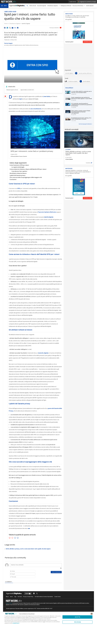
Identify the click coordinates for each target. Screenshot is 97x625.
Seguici (27, 593)
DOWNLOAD (87, 42)
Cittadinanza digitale (14, 23)
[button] (4, 5)
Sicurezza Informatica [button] (78, 5)
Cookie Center (57, 596)
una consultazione (35, 108)
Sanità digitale (90, 5)
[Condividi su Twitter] (10, 28)
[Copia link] (15, 28)
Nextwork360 (9, 603)
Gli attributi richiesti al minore (18, 173)
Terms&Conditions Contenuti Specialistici (44, 596)
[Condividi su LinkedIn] (7, 28)
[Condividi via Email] (12, 28)
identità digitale (48, 217)
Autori (11, 596)
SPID (18, 188)
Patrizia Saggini (8, 43)
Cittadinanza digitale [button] (52, 5)
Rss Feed (20, 596)
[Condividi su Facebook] (5, 28)
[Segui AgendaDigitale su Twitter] (37, 593)
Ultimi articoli (32, 5)
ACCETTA (77, 617)
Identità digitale (26, 23)
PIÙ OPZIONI (77, 622)
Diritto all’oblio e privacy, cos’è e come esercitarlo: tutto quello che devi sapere (28, 549)
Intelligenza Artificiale (66, 5)
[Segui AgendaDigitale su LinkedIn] (34, 593)
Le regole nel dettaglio (18, 167)
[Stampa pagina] (18, 28)
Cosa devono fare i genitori (19, 171)
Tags (15, 596)
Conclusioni (13, 179)
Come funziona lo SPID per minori (19, 165)
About (7, 596)
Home (5, 23)
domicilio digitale (43, 353)
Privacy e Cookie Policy (28, 596)
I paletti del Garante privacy (17, 175)
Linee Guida (46, 96)
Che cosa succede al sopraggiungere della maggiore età (26, 177)
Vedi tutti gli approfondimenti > (85, 124)
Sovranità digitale (41, 5)
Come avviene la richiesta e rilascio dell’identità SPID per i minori (28, 169)
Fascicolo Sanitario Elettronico (47, 212)
